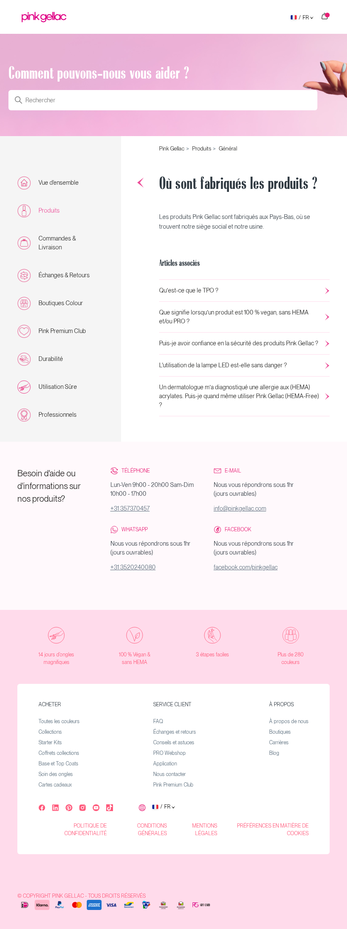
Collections (50, 732)
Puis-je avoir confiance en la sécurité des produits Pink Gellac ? (238, 343)
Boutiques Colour (61, 303)
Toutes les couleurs (59, 721)
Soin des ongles (56, 774)
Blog (274, 753)
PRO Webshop (169, 753)
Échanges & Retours (64, 275)
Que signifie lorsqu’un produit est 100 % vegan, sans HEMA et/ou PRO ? (233, 317)
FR (304, 18)
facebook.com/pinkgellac (246, 567)
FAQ (158, 721)
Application (165, 764)
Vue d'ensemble (59, 182)
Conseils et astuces (173, 743)
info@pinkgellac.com (240, 508)
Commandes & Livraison (57, 243)
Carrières (279, 743)
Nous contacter (169, 774)
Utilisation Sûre (58, 386)
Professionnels (58, 414)
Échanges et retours (174, 732)
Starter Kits (50, 743)
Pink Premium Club (62, 331)
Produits (49, 210)
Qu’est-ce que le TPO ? (188, 290)
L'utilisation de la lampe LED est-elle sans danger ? (223, 365)
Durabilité (51, 358)
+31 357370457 (130, 508)
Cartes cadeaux (55, 785)
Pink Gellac (172, 148)
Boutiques (280, 732)
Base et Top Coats (58, 764)
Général (228, 148)
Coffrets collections (59, 753)
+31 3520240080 (133, 567)
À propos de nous (288, 721)
